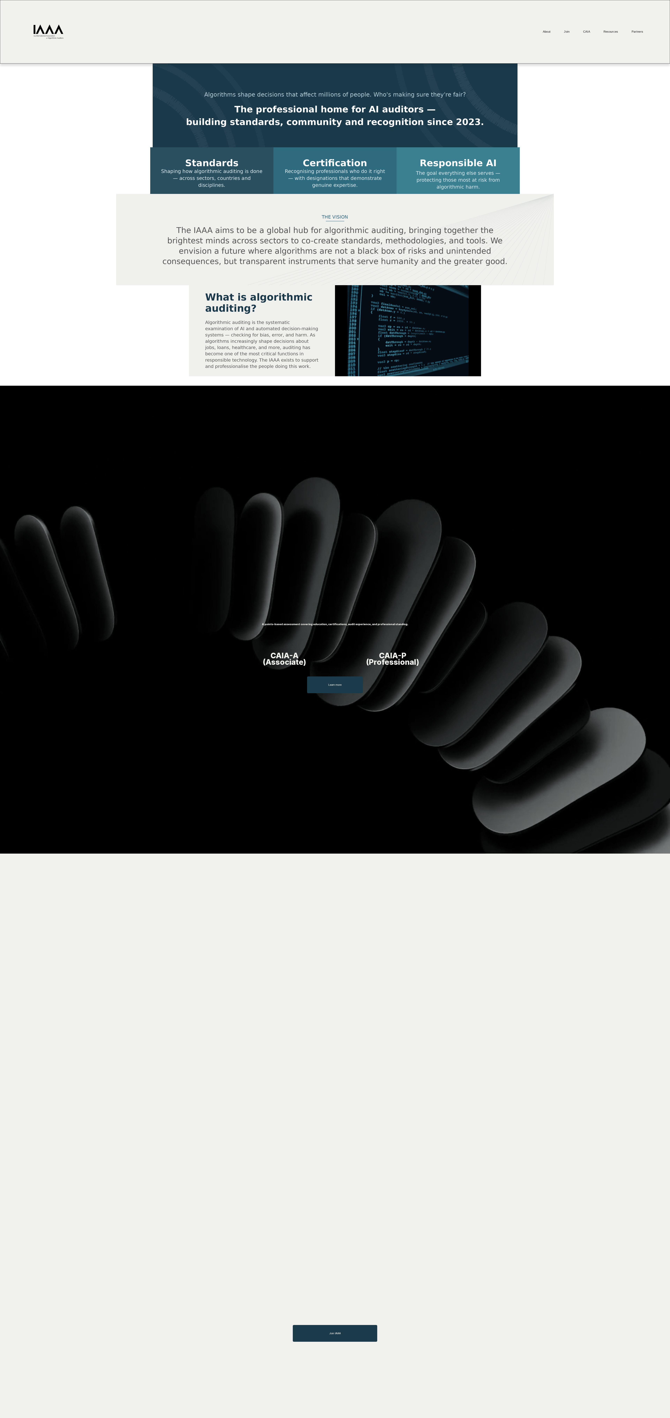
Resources (611, 31)
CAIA (586, 31)
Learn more (335, 684)
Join (567, 31)
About (547, 31)
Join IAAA (335, 1333)
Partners (637, 31)
